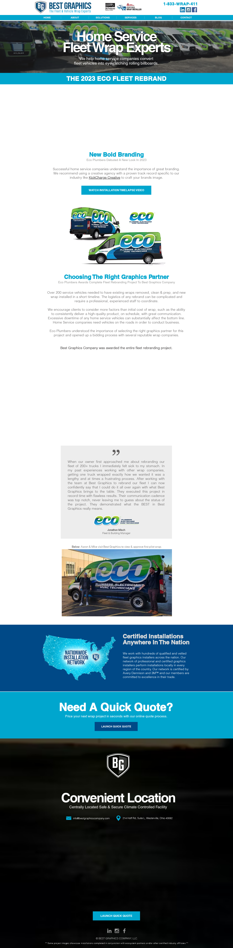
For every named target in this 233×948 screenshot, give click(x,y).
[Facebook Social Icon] (194, 9)
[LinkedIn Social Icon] (182, 9)
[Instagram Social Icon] (188, 9)
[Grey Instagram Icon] (117, 931)
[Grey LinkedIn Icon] (109, 931)
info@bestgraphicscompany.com (91, 818)
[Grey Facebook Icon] (124, 931)
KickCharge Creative (104, 177)
